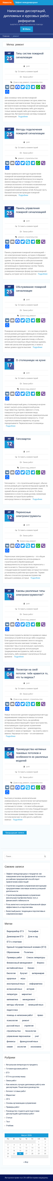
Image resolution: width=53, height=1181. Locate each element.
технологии (30, 1031)
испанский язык (14, 989)
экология (21, 1046)
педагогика (12, 1010)
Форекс (40, 963)
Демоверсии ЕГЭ (15, 936)
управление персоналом (18, 1036)
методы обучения (15, 1005)
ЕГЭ (7, 1073)
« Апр (25, 1162)
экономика (35, 1046)
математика (12, 999)
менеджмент (29, 999)
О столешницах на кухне (31, 360)
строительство (36, 82)
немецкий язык (35, 1005)
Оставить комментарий (28, 72)
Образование (13, 952)
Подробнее (23, 117)
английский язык (15, 968)
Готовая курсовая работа (17, 1069)
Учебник (9, 1126)
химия (10, 1046)
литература (12, 994)
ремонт (26, 82)
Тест (8, 1122)
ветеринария (38, 973)
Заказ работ (28, 77)
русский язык (13, 1026)
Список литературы (35, 957)
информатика (35, 984)
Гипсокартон (23, 438)
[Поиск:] (25, 856)
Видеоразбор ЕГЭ (15, 931)
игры (23, 978)
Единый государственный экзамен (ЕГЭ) (26, 947)
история (30, 989)
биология (11, 973)
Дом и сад (17, 82)
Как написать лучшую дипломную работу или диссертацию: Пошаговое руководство (25, 1086)
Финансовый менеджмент (19, 963)
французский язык (29, 1041)
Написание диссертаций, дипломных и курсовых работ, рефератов (26, 16)
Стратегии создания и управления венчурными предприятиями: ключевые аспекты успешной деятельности (26, 888)
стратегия (28, 1026)
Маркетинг (10, 1095)
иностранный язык (16, 984)
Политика (28, 952)
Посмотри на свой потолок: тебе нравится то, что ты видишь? (32, 673)
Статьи (9, 1118)
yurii (28, 66)
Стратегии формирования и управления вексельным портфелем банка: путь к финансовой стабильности (23, 898)
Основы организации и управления (21, 1103)
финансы (11, 1041)
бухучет (23, 973)
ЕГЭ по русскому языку (15, 1077)
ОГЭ (8, 1099)
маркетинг (27, 994)
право (40, 1015)
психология (12, 1020)
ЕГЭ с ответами (14, 942)
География (33, 931)
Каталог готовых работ (16, 1091)
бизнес (31, 968)
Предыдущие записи (14, 833)
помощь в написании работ (20, 1015)
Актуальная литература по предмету (22, 1065)
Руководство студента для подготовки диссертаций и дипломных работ (22, 1112)
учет (37, 1036)
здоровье (11, 978)
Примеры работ (14, 957)
